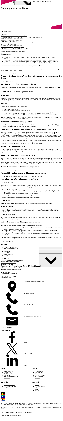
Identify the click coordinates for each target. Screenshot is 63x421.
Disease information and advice (8, 263)
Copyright (6, 412)
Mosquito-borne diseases (7, 264)
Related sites (4, 382)
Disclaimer (11, 412)
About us (34, 368)
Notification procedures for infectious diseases (12, 260)
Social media (35, 382)
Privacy (16, 412)
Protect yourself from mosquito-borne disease (12, 267)
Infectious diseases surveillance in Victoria (11, 261)
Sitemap (30, 412)
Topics (3, 368)
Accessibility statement (23, 412)
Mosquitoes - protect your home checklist (11, 269)
